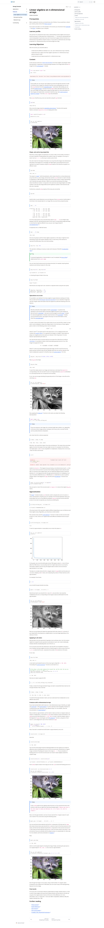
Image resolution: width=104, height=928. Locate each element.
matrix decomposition (47, 62)
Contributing (16, 22)
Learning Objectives (79, 13)
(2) (70, 345)
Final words (77, 27)
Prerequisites (77, 9)
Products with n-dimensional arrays (82, 25)
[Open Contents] (79, 7)
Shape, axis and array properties (81, 17)
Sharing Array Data (18, 17)
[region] (50, 76)
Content (76, 15)
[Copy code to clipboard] (69, 70)
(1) (70, 328)
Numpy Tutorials (17, 6)
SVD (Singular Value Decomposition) (47, 299)
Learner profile (78, 11)
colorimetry (32, 341)
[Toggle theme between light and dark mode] (94, 2)
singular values (38, 333)
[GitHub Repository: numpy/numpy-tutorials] (66, 6)
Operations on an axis (79, 19)
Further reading (78, 29)
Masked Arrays (17, 20)
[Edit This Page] (68, 6)
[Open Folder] (27, 9)
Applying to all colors (79, 23)
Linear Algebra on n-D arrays (20, 14)
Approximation (78, 21)
